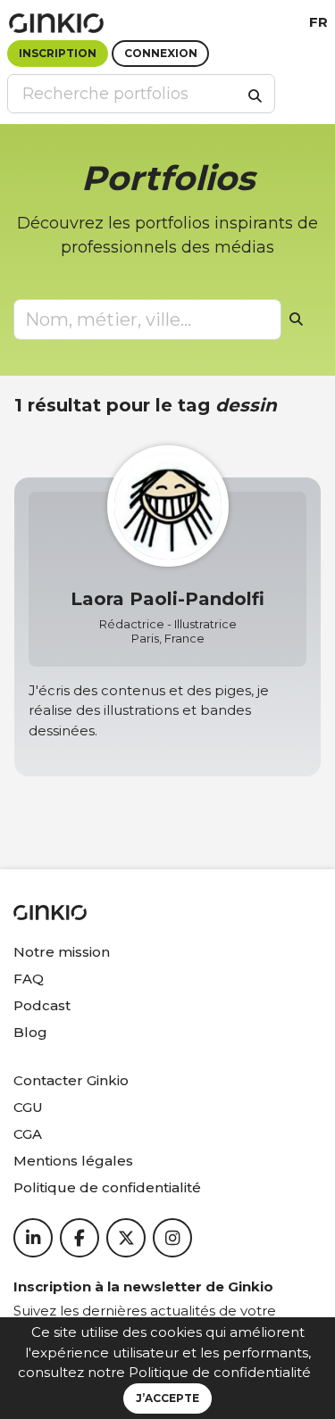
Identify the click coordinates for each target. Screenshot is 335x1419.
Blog (30, 1032)
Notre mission (61, 951)
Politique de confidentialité (220, 1372)
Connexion (160, 53)
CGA (27, 1133)
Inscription (57, 53)
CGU (28, 1107)
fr (318, 21)
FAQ (28, 978)
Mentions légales (73, 1160)
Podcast (42, 1005)
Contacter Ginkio (71, 1080)
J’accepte (167, 1398)
